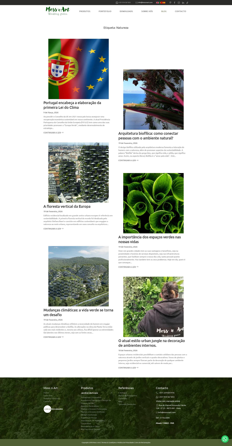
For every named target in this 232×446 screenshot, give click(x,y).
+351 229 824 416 (166, 392)
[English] (157, 2)
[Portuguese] (160, 2)
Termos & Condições (109, 442)
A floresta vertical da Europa (67, 206)
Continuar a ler (52, 132)
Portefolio (105, 11)
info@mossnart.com (145, 2)
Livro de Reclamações (142, 442)
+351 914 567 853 (166, 397)
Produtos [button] (84, 11)
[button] (225, 439)
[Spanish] (164, 2)
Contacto (180, 11)
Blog (164, 11)
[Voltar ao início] (58, 11)
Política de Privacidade (126, 442)
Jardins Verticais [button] (89, 392)
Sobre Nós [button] (147, 11)
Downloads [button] (126, 11)
